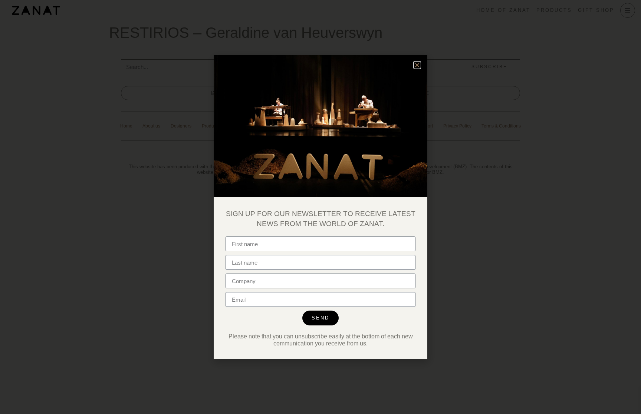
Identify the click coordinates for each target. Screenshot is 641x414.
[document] (320, 207)
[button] (417, 65)
